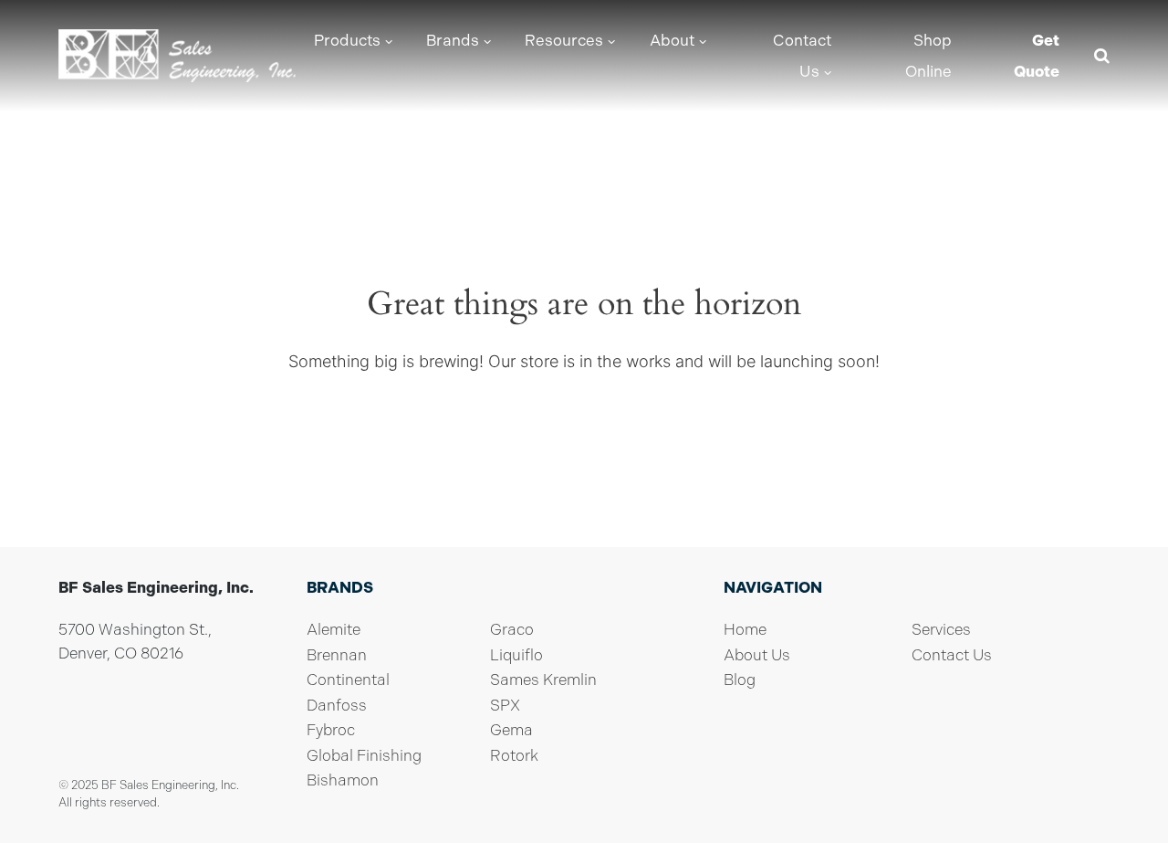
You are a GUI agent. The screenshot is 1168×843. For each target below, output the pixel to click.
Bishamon (343, 780)
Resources (564, 40)
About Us (757, 655)
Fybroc (331, 730)
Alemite (333, 629)
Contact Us (802, 55)
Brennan (337, 655)
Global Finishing (364, 755)
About (672, 40)
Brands (452, 40)
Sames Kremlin (543, 679)
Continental (348, 679)
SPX (505, 705)
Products (347, 40)
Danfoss (337, 705)
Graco (512, 629)
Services (941, 629)
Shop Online (928, 55)
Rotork (514, 755)
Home (745, 629)
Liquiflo (516, 655)
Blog (740, 679)
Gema (511, 730)
